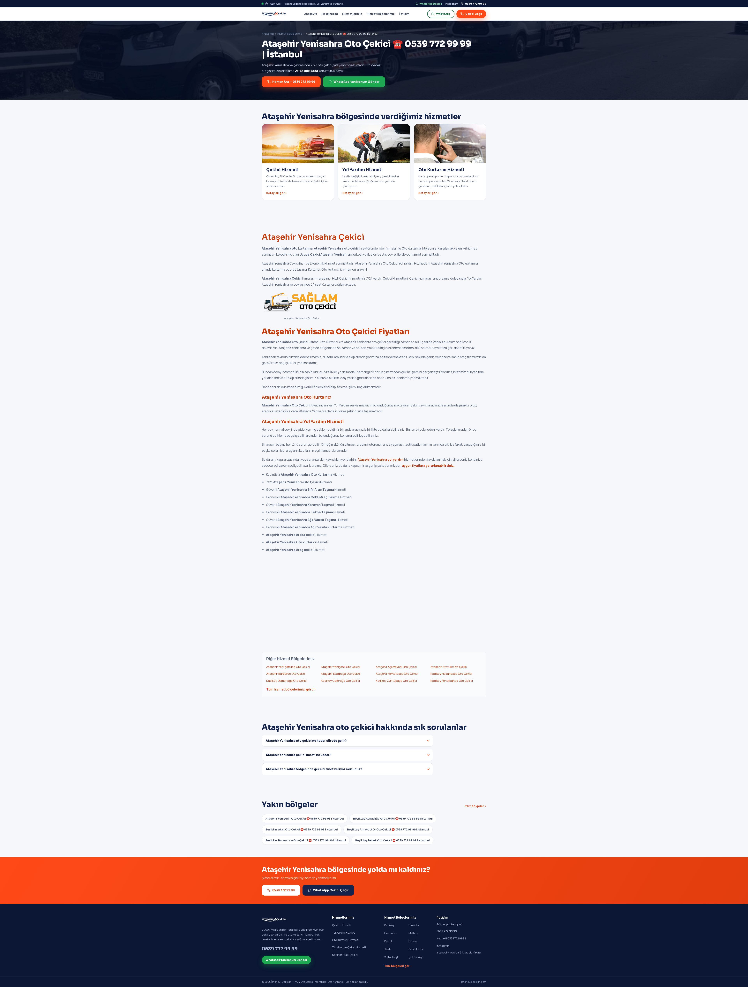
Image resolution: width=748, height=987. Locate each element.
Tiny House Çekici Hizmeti (349, 947)
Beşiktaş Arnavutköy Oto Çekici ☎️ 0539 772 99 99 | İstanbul (388, 829)
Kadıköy (389, 925)
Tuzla (387, 949)
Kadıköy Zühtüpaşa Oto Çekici (396, 681)
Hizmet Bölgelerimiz (380, 14)
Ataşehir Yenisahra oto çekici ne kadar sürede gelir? (306, 740)
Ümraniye (390, 933)
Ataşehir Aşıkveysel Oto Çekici (396, 667)
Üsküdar (413, 925)
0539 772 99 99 (475, 3)
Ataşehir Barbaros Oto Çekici (285, 674)
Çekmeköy (415, 957)
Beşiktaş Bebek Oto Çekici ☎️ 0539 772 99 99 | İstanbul (392, 840)
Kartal (388, 941)
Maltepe (413, 933)
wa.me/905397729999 (451, 938)
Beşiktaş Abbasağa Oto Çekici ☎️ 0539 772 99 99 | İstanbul (393, 818)
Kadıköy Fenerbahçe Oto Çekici (451, 681)
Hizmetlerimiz (352, 14)
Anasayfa (310, 14)
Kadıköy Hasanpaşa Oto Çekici (451, 674)
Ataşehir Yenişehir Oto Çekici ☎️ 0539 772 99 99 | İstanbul (305, 818)
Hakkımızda (330, 14)
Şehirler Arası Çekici (345, 955)
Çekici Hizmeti (341, 925)
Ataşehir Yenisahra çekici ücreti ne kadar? (298, 755)
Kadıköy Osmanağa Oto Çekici (286, 681)
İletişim (404, 14)
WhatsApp (443, 14)
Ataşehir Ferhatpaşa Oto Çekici (397, 674)
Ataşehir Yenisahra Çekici (313, 237)
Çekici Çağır (473, 14)
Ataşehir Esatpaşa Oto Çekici (341, 674)
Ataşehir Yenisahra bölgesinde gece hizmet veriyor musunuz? (314, 769)
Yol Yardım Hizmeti (343, 932)
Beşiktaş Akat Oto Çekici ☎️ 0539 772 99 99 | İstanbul (302, 829)
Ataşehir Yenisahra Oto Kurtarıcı (297, 397)
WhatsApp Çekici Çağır (331, 890)
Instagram (451, 3)
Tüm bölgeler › (475, 806)
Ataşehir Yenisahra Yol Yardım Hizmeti (303, 421)
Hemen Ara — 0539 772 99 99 (293, 82)
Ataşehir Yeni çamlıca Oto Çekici (288, 667)
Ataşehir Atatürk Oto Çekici (448, 667)
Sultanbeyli (391, 957)
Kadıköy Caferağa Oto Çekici (340, 681)
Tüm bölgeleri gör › (398, 966)
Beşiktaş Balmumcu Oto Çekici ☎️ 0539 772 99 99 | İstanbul (306, 840)
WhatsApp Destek (430, 3)
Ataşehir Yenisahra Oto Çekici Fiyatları (336, 331)
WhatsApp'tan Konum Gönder (356, 82)
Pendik (412, 941)
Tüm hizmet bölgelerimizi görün (290, 689)
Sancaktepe (416, 949)
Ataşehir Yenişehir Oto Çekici (340, 667)
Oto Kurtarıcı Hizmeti (345, 940)
